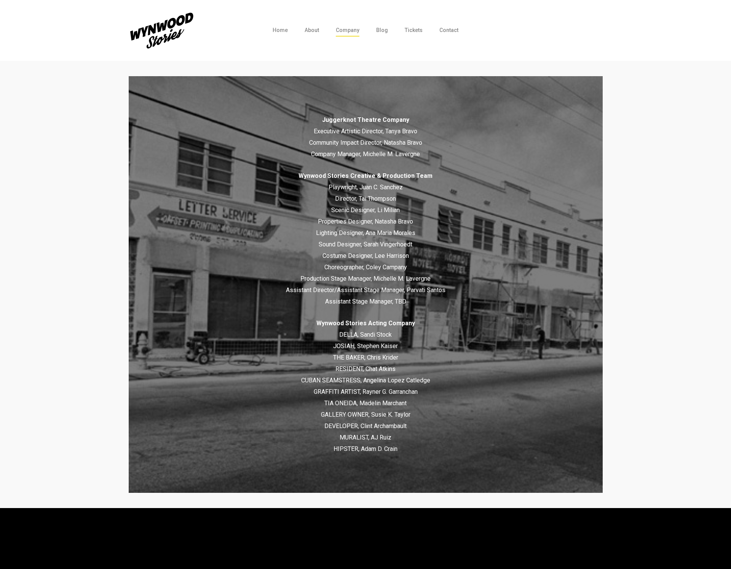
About (312, 30)
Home (280, 30)
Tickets (414, 30)
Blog (382, 30)
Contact (448, 30)
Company (347, 30)
